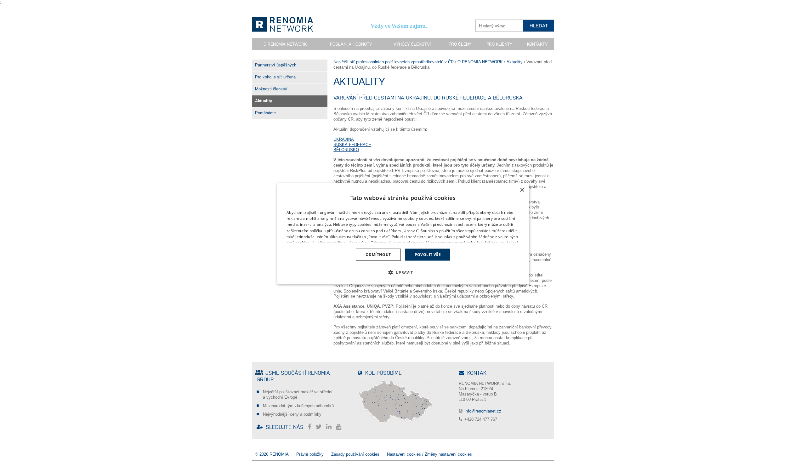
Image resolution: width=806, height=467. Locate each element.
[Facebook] (311, 426)
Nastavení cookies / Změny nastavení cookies (429, 454)
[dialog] (403, 233)
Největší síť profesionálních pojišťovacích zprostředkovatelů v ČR (393, 62)
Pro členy (460, 44)
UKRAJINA (343, 139)
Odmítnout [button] (378, 254)
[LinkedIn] (330, 426)
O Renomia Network (285, 44)
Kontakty (537, 44)
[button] (403, 272)
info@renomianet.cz (483, 411)
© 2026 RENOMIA (272, 454)
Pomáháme (265, 113)
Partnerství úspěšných (275, 65)
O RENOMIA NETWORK (480, 62)
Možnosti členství (271, 89)
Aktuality (263, 101)
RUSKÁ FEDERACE (352, 144)
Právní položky (310, 454)
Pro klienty (499, 44)
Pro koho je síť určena (275, 77)
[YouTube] (340, 426)
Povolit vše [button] (428, 254)
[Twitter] (320, 426)
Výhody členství (412, 44)
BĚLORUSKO (346, 149)
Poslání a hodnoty (351, 44)
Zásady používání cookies (355, 454)
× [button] (521, 189)
